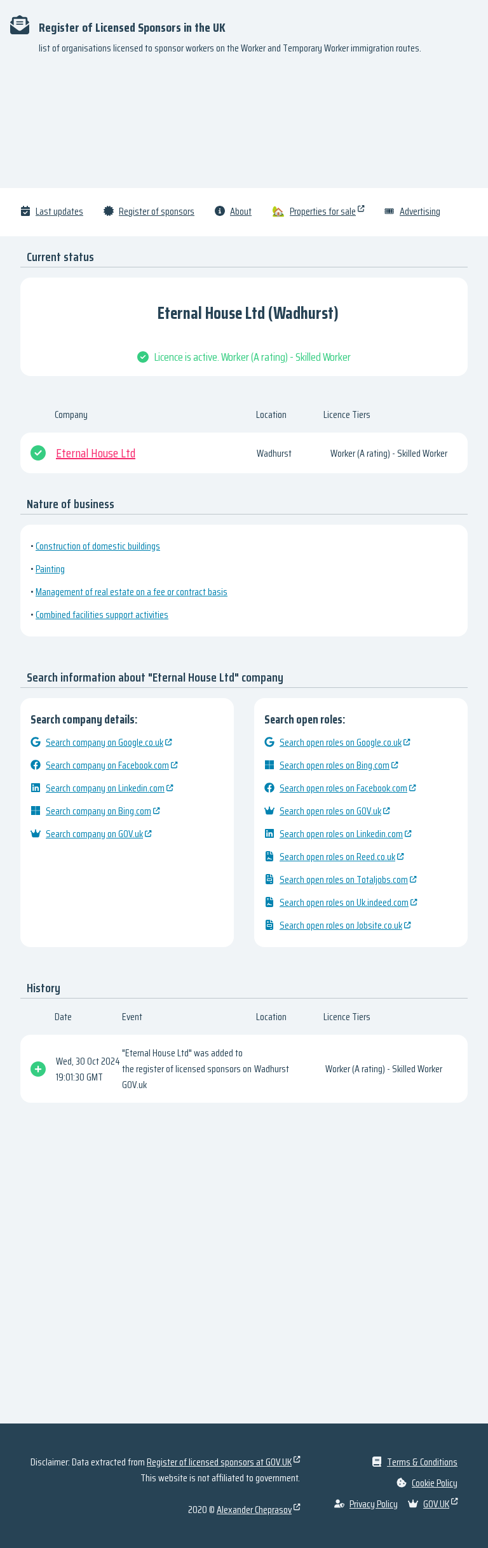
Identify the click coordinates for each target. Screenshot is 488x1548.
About (241, 211)
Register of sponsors (156, 211)
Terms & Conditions (422, 1462)
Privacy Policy (373, 1504)
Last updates (59, 211)
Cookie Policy (435, 1483)
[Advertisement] (244, 127)
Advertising (420, 211)
